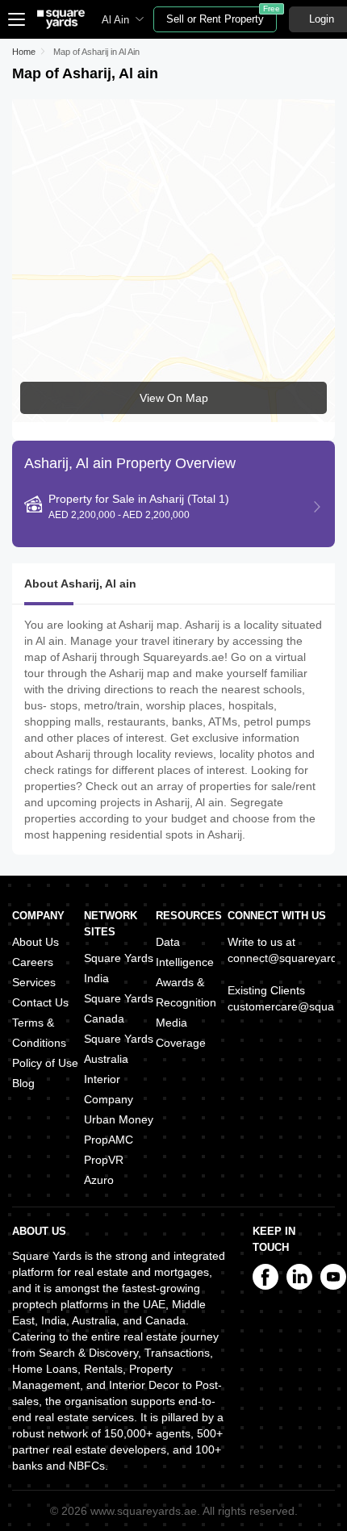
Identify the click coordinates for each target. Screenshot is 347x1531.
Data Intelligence (185, 951)
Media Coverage (181, 1032)
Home (24, 51)
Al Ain (115, 20)
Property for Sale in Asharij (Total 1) (138, 506)
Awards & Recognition (186, 992)
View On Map (174, 397)
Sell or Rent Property (221, 15)
